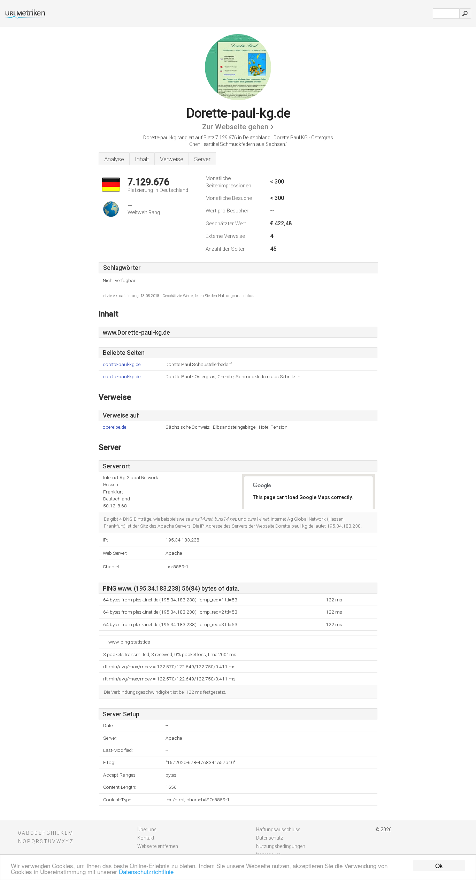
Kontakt (145, 838)
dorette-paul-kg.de (121, 364)
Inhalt (142, 159)
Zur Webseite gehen (235, 127)
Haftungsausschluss (278, 829)
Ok (439, 865)
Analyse (114, 159)
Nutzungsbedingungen (280, 846)
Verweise (171, 159)
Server (202, 159)
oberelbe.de (114, 427)
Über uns (146, 829)
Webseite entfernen (157, 846)
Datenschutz (269, 838)
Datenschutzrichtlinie (146, 871)
